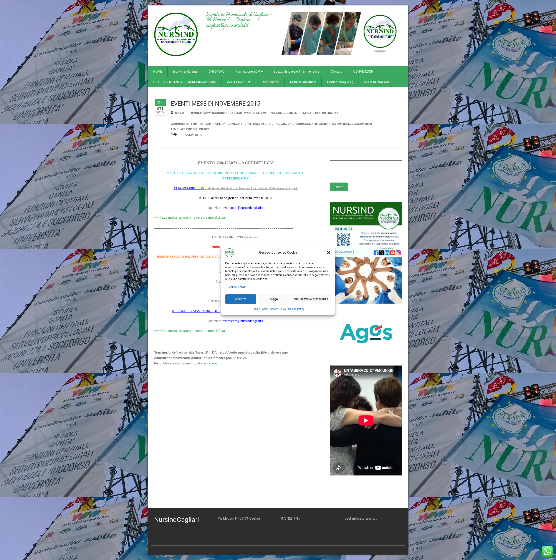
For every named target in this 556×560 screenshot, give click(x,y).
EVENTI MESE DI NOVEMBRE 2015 (215, 103)
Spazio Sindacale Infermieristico (297, 71)
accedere (210, 363)
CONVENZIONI (363, 71)
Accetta (241, 299)
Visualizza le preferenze (311, 299)
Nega (274, 299)
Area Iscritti (271, 82)
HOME (157, 71)
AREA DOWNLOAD (377, 82)
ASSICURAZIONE (239, 82)
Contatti (336, 71)
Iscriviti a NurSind (185, 71)
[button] (328, 253)
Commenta (193, 134)
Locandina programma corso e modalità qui (193, 217)
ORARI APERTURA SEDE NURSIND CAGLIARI (184, 82)
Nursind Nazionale (303, 82)
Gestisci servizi (236, 287)
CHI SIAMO (217, 71)
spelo (179, 113)
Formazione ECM (248, 71)
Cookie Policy (260, 309)
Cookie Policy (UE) (340, 82)
